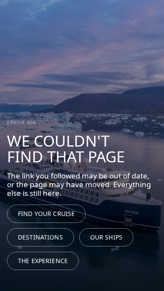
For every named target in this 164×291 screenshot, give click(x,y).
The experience (43, 261)
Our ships (106, 237)
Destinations (40, 237)
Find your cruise (46, 213)
